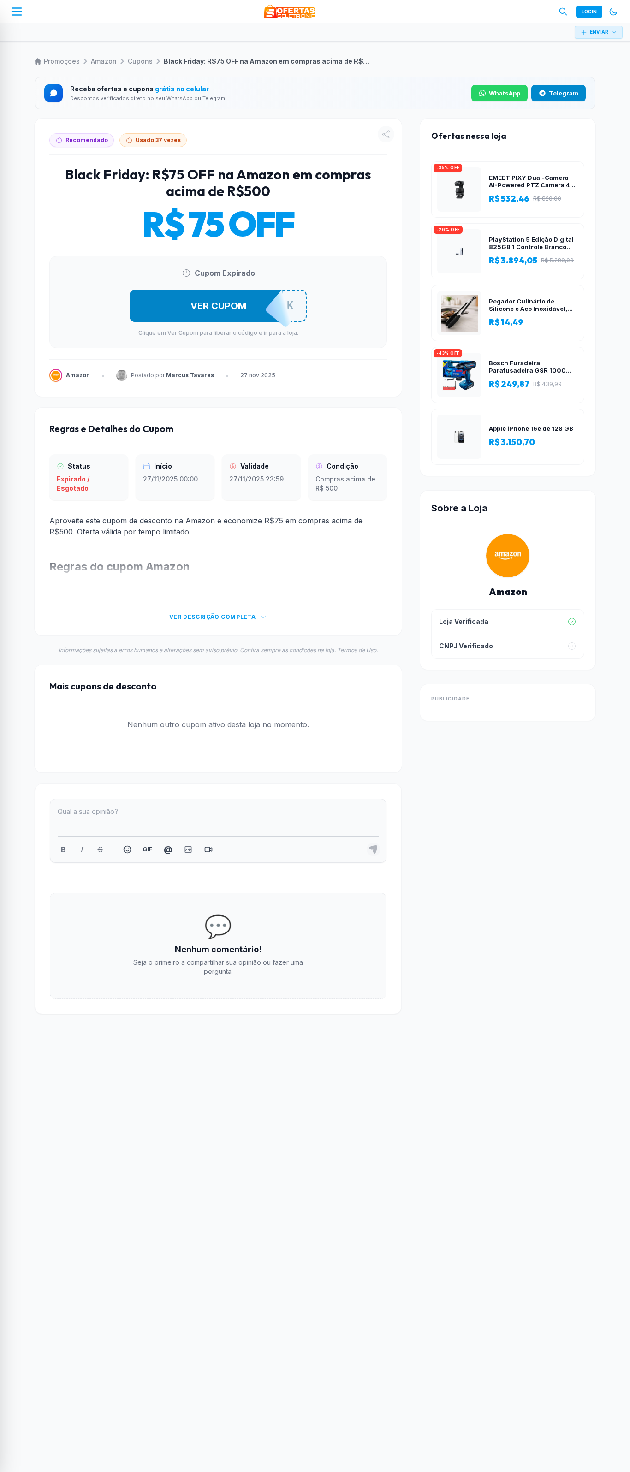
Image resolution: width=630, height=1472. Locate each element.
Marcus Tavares (190, 375)
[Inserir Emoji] (127, 849)
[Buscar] (563, 11)
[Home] (289, 11)
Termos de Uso (356, 650)
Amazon (104, 61)
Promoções (62, 61)
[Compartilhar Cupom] (386, 134)
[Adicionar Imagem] (188, 849)
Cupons (140, 61)
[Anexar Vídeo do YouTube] (208, 849)
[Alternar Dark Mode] (613, 11)
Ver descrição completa (212, 616)
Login (589, 11)
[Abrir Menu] (17, 11)
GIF (147, 849)
